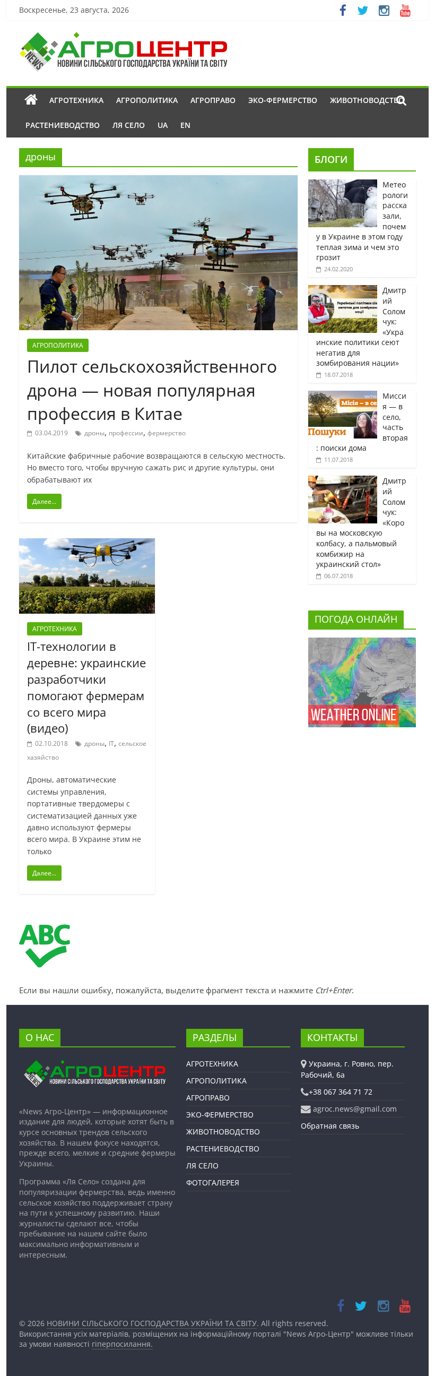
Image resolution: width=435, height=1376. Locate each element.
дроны (94, 432)
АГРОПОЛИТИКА (147, 100)
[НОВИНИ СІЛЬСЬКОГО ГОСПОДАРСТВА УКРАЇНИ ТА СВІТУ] (123, 37)
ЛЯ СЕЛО (128, 125)
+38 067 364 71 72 (340, 1092)
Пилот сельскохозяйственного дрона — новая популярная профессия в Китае (152, 390)
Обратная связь (330, 1126)
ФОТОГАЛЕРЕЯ (212, 1182)
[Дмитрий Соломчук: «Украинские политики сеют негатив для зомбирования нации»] (342, 291)
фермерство (166, 432)
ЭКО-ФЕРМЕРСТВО (282, 100)
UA (163, 125)
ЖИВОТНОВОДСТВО (367, 100)
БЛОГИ (331, 159)
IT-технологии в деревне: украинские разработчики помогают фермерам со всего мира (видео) (86, 687)
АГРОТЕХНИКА (76, 100)
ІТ (111, 743)
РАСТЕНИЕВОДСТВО (62, 125)
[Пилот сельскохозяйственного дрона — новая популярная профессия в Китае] (158, 181)
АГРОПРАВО (213, 100)
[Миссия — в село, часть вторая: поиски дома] (342, 396)
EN (185, 125)
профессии (126, 432)
